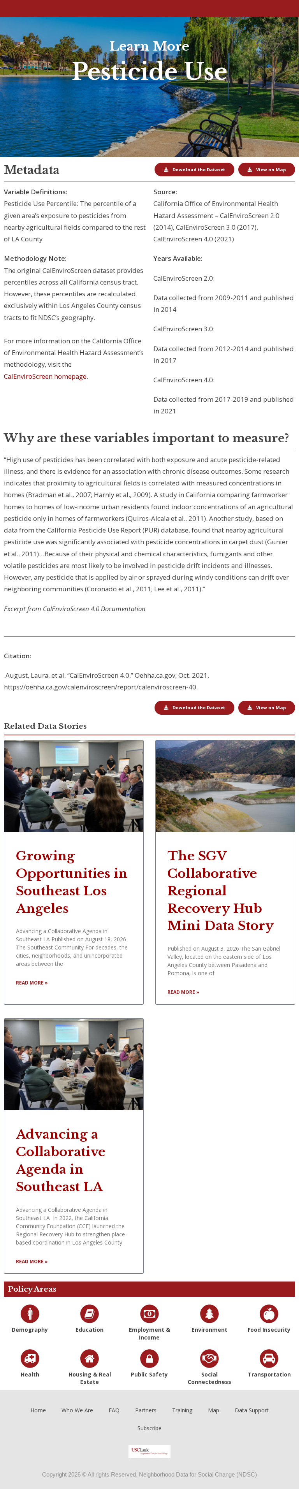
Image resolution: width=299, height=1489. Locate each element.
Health (30, 1374)
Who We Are (77, 1410)
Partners (146, 1410)
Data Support (252, 1410)
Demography (30, 1329)
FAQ (114, 1410)
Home (38, 1410)
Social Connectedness (209, 1378)
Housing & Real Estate (90, 1378)
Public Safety (149, 1374)
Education (90, 1329)
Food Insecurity (269, 1329)
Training (182, 1410)
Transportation (269, 1374)
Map (213, 1410)
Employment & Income (149, 1333)
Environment (209, 1329)
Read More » (32, 982)
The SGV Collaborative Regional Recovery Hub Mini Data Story (220, 890)
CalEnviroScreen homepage (45, 376)
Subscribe (149, 1428)
